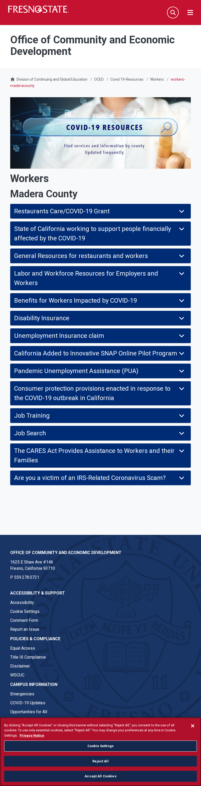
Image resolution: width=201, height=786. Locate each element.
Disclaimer (20, 666)
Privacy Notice (32, 735)
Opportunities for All (28, 711)
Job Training (32, 415)
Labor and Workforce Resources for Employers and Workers (86, 278)
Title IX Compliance (28, 657)
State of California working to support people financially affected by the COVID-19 (92, 233)
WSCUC (17, 675)
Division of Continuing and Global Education (51, 79)
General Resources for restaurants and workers (81, 256)
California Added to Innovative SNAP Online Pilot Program (95, 353)
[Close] (192, 726)
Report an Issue (24, 629)
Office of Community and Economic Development (65, 552)
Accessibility (22, 602)
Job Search (30, 433)
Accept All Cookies (100, 776)
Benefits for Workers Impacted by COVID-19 (75, 300)
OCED (99, 79)
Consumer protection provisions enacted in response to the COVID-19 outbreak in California (92, 393)
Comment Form (24, 620)
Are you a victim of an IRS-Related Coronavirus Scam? (90, 478)
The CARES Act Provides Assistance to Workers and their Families (94, 455)
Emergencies (22, 693)
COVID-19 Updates (27, 702)
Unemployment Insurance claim (59, 335)
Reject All (100, 761)
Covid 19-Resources (126, 79)
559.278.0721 (26, 577)
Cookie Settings (25, 611)
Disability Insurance (41, 318)
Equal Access (22, 648)
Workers (157, 79)
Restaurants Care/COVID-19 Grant (62, 211)
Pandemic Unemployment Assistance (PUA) (76, 371)
